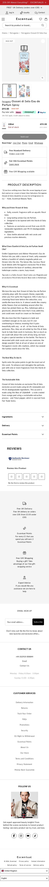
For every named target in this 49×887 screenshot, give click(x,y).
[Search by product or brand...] (42, 25)
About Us (25, 747)
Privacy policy (24, 861)
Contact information (38, 861)
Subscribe (38, 622)
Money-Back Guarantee (24, 770)
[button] (3, 18)
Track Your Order (24, 714)
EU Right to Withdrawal (24, 736)
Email (31, 143)
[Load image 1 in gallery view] (9, 91)
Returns (24, 708)
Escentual (13, 861)
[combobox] (24, 25)
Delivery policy (38, 865)
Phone (24, 143)
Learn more (14, 164)
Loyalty (27, 12)
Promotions (24, 725)
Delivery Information (24, 702)
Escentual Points (25, 742)
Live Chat (17, 143)
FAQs (24, 719)
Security (24, 730)
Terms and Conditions (24, 759)
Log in (11, 12)
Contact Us (24, 666)
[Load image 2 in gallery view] (24, 91)
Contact (41, 12)
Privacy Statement (24, 764)
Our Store (24, 753)
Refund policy (12, 865)
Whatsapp (38, 143)
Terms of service (25, 865)
